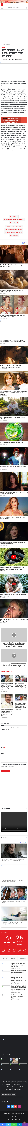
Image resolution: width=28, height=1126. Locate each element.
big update (14, 216)
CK (23, 1113)
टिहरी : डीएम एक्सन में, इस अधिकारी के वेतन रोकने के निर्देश (17, 996)
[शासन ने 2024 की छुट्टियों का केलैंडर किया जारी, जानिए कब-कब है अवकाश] (6, 965)
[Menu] (2, 8)
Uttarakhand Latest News (7, 1097)
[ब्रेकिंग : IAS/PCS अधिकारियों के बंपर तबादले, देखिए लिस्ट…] (6, 973)
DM (2, 1084)
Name (3, 747)
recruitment (14, 223)
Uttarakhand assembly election (8, 1094)
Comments (23, 958)
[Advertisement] (14, 25)
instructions (8, 1084)
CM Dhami (8, 1081)
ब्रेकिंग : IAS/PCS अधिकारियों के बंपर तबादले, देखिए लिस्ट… (18, 971)
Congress (14, 1081)
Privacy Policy (13, 1116)
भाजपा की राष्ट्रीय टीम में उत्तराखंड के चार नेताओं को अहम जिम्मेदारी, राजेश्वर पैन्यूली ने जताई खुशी (7, 712)
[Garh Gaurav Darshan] (14, 7)
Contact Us (19, 1116)
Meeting (16, 1086)
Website (3, 758)
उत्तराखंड (8, 44)
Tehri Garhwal (9, 1089)
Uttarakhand (14, 235)
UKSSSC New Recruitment (14, 226)
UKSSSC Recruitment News (14, 232)
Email (3, 753)
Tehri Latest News (17, 1089)
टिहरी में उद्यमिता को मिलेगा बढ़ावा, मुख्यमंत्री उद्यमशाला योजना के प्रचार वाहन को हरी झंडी (20, 686)
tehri (3, 1089)
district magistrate (22, 1081)
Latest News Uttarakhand (7, 1086)
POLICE (21, 1086)
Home (4, 44)
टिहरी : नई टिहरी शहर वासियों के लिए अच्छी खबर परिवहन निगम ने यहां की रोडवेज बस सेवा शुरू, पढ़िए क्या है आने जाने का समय (18, 988)
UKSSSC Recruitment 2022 (14, 229)
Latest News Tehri (16, 1084)
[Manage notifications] (24, 1122)
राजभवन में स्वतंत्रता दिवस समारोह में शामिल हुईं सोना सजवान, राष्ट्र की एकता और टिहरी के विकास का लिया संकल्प (20, 704)
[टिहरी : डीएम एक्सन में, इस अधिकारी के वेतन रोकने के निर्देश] (6, 997)
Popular (4, 958)
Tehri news (4, 1091)
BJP (3, 1081)
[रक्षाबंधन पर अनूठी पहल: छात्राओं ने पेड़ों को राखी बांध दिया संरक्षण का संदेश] (14, 1071)
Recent (13, 958)
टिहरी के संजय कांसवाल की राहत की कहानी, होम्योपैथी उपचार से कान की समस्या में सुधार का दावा (7, 686)
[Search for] (26, 8)
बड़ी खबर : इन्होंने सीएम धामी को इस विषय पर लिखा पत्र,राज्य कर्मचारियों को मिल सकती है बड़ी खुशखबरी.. (18, 980)
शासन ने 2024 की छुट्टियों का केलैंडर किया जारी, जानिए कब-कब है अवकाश (18, 965)
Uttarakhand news (18, 1097)
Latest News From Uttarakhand (14, 219)
